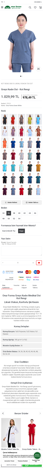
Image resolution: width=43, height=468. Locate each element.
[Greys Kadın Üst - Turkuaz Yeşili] (13, 166)
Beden (4, 208)
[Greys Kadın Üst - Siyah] (4, 178)
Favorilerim (34, 7)
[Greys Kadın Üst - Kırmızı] (21, 190)
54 (19, 219)
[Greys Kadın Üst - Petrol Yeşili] (38, 178)
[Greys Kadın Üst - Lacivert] (38, 154)
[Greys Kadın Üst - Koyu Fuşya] (21, 131)
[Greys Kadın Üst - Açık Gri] (21, 154)
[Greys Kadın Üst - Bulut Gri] (29, 143)
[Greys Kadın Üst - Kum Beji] (4, 154)
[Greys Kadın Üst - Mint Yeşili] (21, 166)
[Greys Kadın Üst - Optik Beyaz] (4, 131)
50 (9, 219)
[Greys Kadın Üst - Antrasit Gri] (13, 178)
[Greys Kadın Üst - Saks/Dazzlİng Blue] (13, 143)
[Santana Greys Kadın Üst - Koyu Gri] (4, 119)
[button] (40, 413)
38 (14, 213)
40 (19, 213)
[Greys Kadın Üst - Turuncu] (4, 143)
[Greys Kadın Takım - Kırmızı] (32, 433)
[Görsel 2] (22, 76)
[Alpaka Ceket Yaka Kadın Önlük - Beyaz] (11, 433)
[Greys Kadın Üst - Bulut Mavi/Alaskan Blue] (21, 143)
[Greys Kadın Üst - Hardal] (38, 166)
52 (14, 219)
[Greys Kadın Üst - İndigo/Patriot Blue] (38, 143)
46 (35, 213)
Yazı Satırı (5, 238)
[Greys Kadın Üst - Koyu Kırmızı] (13, 119)
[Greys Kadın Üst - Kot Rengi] (13, 190)
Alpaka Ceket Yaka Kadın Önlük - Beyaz (17, 449)
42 (25, 213)
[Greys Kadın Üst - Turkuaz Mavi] (4, 166)
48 (3, 219)
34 (3, 213)
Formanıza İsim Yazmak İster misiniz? (18, 225)
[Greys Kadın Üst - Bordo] (13, 154)
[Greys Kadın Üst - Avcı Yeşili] (29, 166)
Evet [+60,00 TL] (8, 231)
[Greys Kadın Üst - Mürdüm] (4, 190)
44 (30, 213)
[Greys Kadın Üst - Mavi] (38, 190)
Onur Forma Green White (14, 105)
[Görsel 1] (20, 76)
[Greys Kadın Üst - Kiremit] (38, 131)
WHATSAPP (34, 464)
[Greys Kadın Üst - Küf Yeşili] (29, 154)
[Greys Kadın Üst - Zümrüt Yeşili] (21, 178)
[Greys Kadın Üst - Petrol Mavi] (29, 178)
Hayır (21, 231)
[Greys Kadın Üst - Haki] (29, 190)
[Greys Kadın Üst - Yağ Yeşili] (29, 119)
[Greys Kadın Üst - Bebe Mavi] (29, 131)
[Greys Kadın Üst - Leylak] (13, 131)
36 (9, 213)
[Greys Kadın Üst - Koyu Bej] (21, 119)
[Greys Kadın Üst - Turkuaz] (38, 119)
